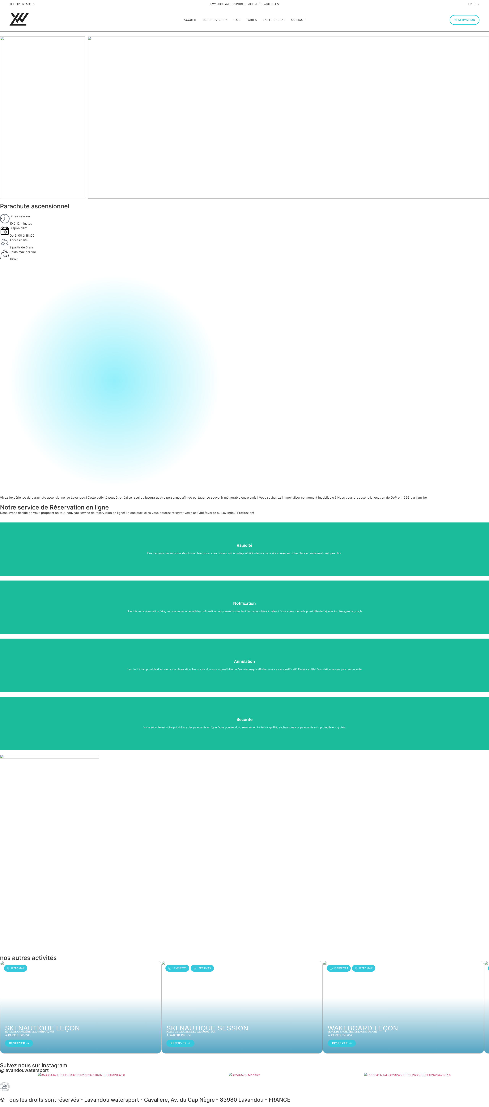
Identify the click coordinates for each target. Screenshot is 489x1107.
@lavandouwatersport (24, 1070)
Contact (298, 20)
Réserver (17, 1043)
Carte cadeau (274, 20)
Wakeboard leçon (363, 1028)
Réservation (464, 20)
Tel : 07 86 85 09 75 (22, 4)
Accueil (190, 20)
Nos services (214, 20)
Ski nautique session (207, 1028)
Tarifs (251, 20)
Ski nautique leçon (42, 1028)
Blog (237, 20)
